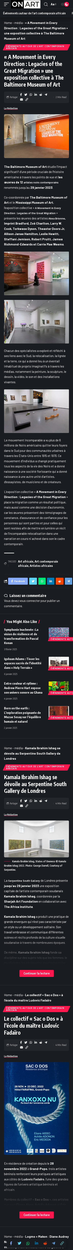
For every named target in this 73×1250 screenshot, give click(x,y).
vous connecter (29, 600)
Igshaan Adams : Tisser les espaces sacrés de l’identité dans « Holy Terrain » (22, 663)
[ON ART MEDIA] (26, 4)
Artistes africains (41, 565)
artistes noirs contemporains (41, 182)
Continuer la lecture (37, 973)
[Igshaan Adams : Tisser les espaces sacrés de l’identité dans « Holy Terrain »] (59, 663)
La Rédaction (11, 108)
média (18, 23)
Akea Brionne (56, 218)
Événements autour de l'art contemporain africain (35, 47)
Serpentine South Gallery (24, 880)
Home (8, 23)
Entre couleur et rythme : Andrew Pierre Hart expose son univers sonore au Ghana (23, 688)
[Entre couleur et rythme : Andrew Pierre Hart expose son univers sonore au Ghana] (59, 687)
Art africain (25, 561)
